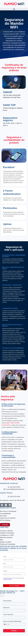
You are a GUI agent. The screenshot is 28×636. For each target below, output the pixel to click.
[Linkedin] (10, 505)
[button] (14, 9)
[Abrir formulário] (2, 595)
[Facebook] (2, 505)
